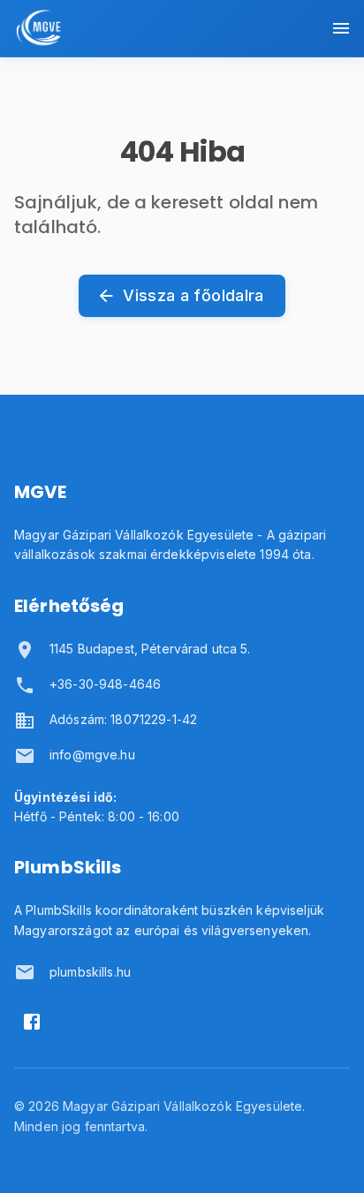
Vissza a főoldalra (193, 295)
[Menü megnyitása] (341, 28)
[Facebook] (31, 1021)
